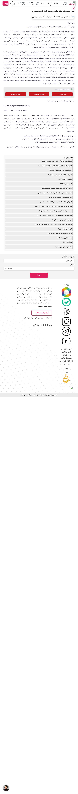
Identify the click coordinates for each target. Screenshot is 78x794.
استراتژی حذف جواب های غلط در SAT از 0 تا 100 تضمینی (56, 202)
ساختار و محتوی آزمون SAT (64, 247)
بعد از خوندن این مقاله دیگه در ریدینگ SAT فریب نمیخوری (55, 193)
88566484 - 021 (66, 370)
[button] (64, 3)
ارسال (39, 275)
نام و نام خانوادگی (68, 257)
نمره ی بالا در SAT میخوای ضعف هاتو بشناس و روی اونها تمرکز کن (53, 224)
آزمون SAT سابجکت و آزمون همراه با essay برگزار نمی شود (55, 166)
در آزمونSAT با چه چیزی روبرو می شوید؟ (60, 175)
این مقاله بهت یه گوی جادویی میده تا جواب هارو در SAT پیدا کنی (53, 215)
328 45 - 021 (44, 325)
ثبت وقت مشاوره (42, 312)
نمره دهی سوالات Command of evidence (59, 233)
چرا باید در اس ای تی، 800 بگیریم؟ (62, 220)
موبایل (72, 264)
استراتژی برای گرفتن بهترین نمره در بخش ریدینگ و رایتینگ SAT (53, 206)
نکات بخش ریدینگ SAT (64, 238)
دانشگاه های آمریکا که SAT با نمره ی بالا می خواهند (57, 161)
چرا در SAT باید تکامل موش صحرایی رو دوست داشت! (56, 188)
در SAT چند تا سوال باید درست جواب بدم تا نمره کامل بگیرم (54, 211)
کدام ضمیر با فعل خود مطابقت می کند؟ (60, 170)
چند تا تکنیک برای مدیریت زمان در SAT (60, 197)
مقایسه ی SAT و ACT (65, 179)
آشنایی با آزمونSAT (66, 184)
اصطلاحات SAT (67, 242)
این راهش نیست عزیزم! (65, 229)
